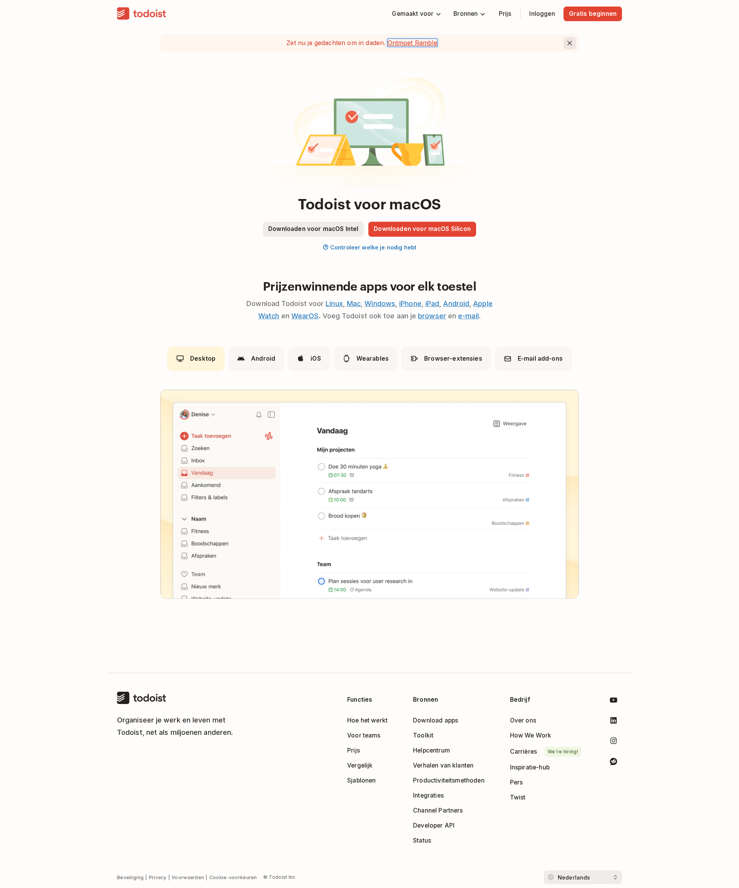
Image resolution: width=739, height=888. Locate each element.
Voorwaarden (188, 877)
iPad (432, 303)
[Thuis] (141, 13)
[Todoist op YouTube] (613, 701)
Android (456, 303)
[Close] (569, 43)
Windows (379, 303)
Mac (354, 303)
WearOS (305, 316)
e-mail (468, 316)
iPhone (410, 303)
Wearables (372, 358)
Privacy (158, 877)
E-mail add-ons (540, 358)
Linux (334, 303)
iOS (316, 358)
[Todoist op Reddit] (613, 763)
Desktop (203, 358)
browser (432, 316)
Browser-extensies (453, 358)
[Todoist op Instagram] (613, 742)
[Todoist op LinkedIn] (613, 722)
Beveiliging (130, 877)
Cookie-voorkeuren (233, 877)
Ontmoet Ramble (412, 43)
